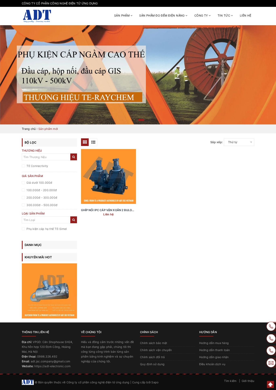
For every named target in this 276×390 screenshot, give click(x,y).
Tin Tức (224, 15)
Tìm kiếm (230, 381)
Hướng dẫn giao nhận (214, 357)
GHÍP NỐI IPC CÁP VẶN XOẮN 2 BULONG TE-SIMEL (116, 210)
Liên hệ (245, 15)
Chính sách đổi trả (152, 357)
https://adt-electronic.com (52, 366)
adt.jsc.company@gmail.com (50, 361)
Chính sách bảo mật (153, 343)
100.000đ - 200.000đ (41, 190)
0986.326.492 (47, 356)
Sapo (154, 382)
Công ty (201, 15)
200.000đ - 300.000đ (41, 197)
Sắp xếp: (216, 142)
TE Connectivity (37, 166)
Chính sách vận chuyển (156, 350)
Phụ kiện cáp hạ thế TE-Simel (46, 228)
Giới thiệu (248, 381)
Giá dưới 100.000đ (39, 182)
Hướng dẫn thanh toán (214, 350)
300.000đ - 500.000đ (41, 205)
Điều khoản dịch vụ (212, 364)
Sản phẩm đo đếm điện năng (162, 15)
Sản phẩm (122, 15)
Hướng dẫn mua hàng (214, 343)
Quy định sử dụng (152, 364)
